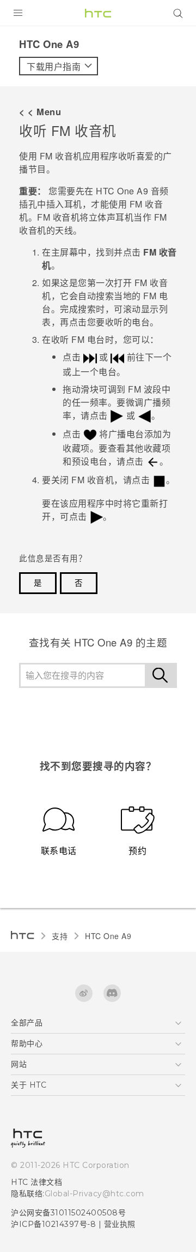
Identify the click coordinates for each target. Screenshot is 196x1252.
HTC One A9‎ (108, 935)
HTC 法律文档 (36, 1182)
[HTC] (98, 13)
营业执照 (120, 1224)
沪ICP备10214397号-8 (53, 1224)
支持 (60, 935)
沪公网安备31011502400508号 (68, 1213)
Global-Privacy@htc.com (94, 1193)
